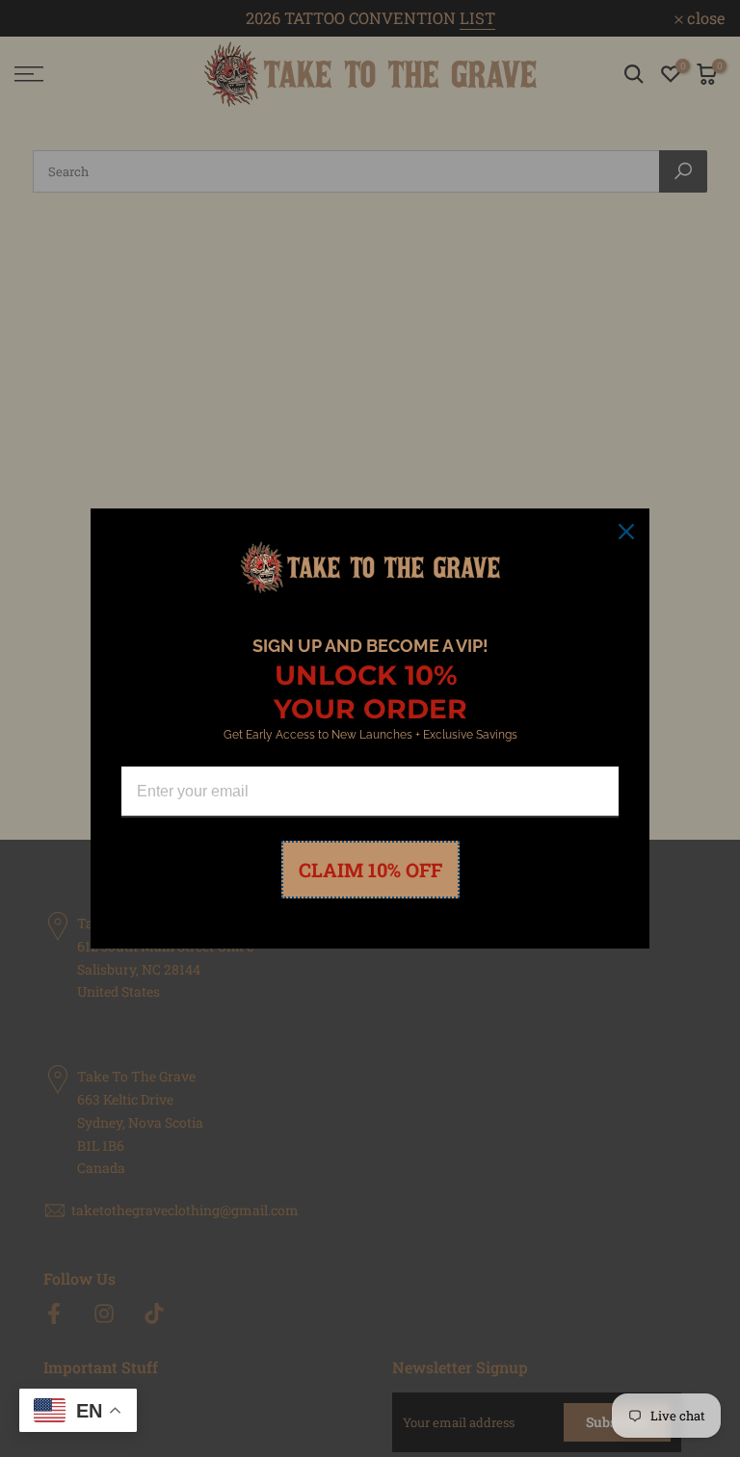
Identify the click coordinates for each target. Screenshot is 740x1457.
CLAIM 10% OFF (370, 869)
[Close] (626, 531)
